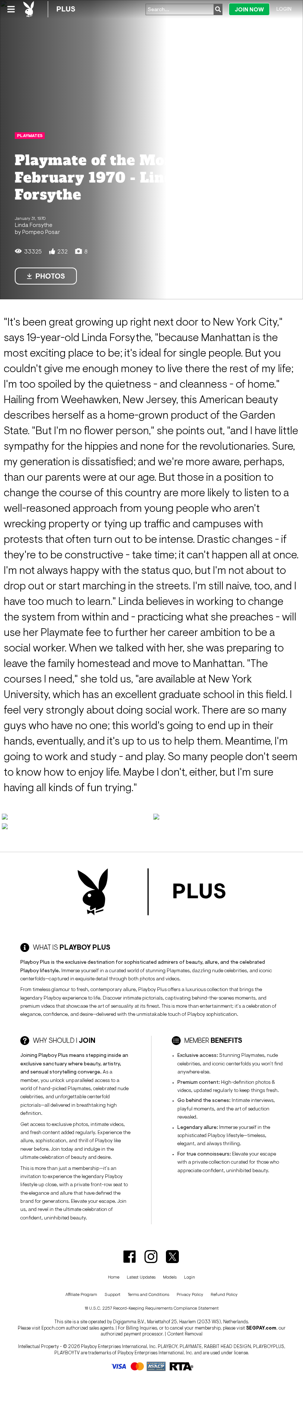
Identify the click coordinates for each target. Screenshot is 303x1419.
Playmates (29, 135)
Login (284, 8)
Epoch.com (53, 1328)
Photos (50, 276)
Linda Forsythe (33, 225)
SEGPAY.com (261, 1328)
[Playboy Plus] (49, 9)
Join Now (249, 9)
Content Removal (184, 1333)
